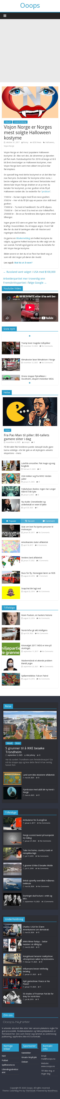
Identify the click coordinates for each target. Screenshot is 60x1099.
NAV (4, 1056)
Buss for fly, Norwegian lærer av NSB (38, 573)
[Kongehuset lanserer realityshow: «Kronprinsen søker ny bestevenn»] (12, 954)
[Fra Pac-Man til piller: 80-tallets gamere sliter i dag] (30, 398)
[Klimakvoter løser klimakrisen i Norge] (11, 357)
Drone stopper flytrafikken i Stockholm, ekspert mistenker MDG (37, 375)
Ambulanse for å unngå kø (35, 820)
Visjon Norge (9, 146)
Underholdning (20, 122)
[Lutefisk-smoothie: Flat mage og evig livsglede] (11, 462)
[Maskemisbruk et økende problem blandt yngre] (11, 659)
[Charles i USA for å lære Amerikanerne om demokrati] (12, 925)
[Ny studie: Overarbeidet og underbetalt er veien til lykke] (11, 500)
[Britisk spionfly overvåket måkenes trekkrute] (13, 879)
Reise (18, 743)
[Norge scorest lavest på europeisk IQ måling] (13, 833)
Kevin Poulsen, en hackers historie (36, 615)
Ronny (25, 142)
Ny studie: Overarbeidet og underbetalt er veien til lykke (33, 503)
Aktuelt (8, 122)
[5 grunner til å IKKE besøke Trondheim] (30, 712)
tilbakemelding (23, 238)
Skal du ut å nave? (23, 262)
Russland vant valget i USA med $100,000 (29, 271)
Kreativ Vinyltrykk (29, 1057)
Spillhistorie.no (8, 1064)
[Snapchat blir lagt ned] (11, 586)
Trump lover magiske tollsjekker (35, 340)
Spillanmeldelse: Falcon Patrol (34, 675)
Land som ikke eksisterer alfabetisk (39, 774)
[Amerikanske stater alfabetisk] (11, 540)
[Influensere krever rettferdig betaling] (12, 967)
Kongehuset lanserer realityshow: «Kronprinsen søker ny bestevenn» (38, 957)
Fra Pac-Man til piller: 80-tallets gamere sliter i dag (26, 437)
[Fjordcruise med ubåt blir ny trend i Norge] (12, 788)
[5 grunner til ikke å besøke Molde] (13, 864)
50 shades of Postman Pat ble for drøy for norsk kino (38, 995)
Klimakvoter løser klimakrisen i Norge (38, 357)
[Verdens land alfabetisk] (11, 555)
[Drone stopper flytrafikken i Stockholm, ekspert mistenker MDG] (11, 373)
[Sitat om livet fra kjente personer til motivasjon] (11, 524)
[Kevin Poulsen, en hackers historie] (11, 614)
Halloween (49, 142)
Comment (50, 520)
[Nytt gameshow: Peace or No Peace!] (12, 979)
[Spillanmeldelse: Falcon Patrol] (11, 674)
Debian (24, 1061)
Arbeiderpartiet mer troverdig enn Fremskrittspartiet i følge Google (25, 280)
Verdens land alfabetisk (31, 557)
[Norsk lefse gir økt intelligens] (11, 629)
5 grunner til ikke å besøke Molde (38, 865)
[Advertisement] (30, 50)
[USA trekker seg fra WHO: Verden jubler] (11, 474)
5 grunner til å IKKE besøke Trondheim (24, 750)
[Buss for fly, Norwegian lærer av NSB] (11, 571)
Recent (31, 520)
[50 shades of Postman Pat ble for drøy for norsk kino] (12, 992)
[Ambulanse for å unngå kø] (13, 818)
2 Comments (42, 545)
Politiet (5, 1060)
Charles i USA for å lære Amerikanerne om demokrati (36, 928)
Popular (12, 520)
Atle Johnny (30, 755)
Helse (7, 430)
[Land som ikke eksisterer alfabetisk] (12, 773)
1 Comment (43, 576)
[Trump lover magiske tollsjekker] (11, 340)
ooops (26, 442)
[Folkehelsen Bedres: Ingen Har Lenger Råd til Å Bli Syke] (11, 487)
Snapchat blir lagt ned (31, 588)
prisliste (46, 191)
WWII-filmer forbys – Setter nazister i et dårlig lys (35, 943)
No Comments (47, 343)
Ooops (30, 5)
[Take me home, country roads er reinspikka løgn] (13, 849)
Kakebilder (26, 1052)
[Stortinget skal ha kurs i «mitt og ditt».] (13, 894)
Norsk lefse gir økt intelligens (34, 630)
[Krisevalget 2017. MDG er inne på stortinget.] (11, 644)
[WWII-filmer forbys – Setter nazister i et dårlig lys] (12, 940)
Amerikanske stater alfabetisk (34, 542)
